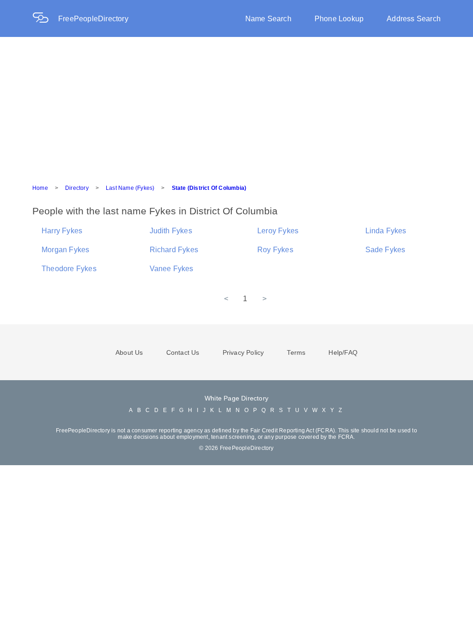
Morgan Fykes (65, 250)
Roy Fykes (275, 250)
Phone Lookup (339, 19)
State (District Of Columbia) (209, 188)
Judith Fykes (171, 231)
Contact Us (183, 352)
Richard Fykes (174, 250)
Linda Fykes (385, 231)
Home (40, 188)
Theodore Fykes (69, 269)
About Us (129, 352)
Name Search (268, 19)
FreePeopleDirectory (93, 19)
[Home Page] (45, 18)
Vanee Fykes (172, 269)
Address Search (414, 19)
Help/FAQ (343, 352)
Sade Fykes (385, 250)
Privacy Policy (243, 352)
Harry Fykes (62, 231)
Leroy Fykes (277, 231)
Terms (296, 352)
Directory (77, 188)
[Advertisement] (236, 106)
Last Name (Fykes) (130, 188)
